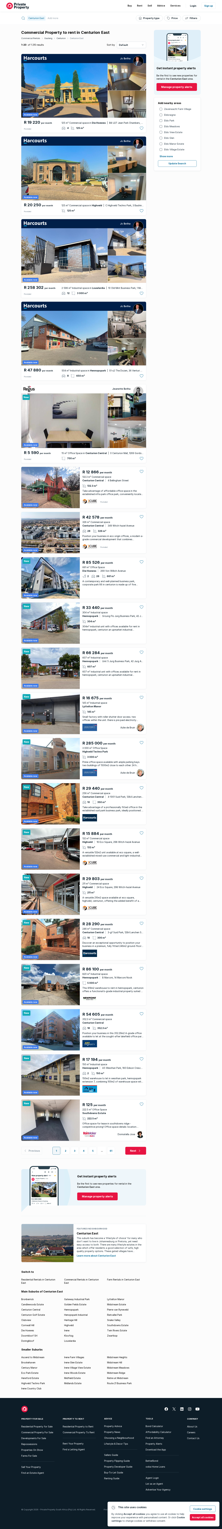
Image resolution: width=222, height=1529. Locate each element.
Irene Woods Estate (74, 1372)
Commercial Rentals (30, 38)
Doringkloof (27, 1340)
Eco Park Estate (29, 1372)
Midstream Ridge (116, 1372)
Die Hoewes (27, 1330)
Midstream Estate (116, 1304)
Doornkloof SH (29, 1335)
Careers (191, 1432)
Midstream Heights (117, 1357)
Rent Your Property (73, 1443)
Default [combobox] (123, 45)
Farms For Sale (29, 1455)
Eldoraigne (170, 114)
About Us (192, 1426)
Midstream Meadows (118, 1367)
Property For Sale (32, 1419)
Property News (112, 1432)
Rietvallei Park (114, 1314)
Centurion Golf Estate (33, 1314)
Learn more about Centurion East (96, 1255)
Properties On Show (32, 1450)
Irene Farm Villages (74, 1357)
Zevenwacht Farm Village (177, 109)
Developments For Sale (33, 1438)
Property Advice (113, 1426)
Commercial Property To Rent (79, 1432)
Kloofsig (68, 1335)
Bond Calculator (154, 1426)
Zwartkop (112, 1335)
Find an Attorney (155, 1438)
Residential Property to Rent (78, 1426)
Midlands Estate (72, 1383)
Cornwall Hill (27, 1325)
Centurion (61, 38)
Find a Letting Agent (74, 1449)
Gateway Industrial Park (77, 1299)
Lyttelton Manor (115, 1299)
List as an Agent (154, 1483)
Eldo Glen (169, 138)
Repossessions (29, 1444)
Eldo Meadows (172, 126)
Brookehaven (28, 1362)
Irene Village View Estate (77, 1367)
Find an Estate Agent (32, 1472)
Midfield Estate (72, 1378)
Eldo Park (169, 120)
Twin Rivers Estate (117, 1330)
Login (193, 5)
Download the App (156, 1449)
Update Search (177, 163)
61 (111, 1150)
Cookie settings (202, 1509)
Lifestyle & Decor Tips (116, 1443)
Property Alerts (154, 1443)
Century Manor (29, 1367)
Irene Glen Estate (73, 1362)
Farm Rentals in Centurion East (123, 1279)
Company (192, 1419)
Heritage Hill (70, 1320)
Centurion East (77, 38)
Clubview (26, 1320)
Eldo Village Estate (174, 149)
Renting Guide (111, 1478)
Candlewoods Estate (32, 1304)
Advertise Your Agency (158, 1489)
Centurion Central (30, 1309)
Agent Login (152, 1477)
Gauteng (48, 38)
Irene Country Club (31, 1388)
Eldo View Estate (173, 132)
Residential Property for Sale (36, 1426)
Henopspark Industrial (76, 1314)
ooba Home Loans (155, 1466)
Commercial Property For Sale (37, 1432)
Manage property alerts (176, 87)
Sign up (208, 5)
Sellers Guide (111, 1455)
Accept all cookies (203, 1517)
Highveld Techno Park (33, 1383)
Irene (66, 1330)
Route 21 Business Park (119, 1383)
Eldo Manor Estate (174, 143)
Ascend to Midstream (32, 1357)
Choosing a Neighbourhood (119, 1438)
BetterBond (152, 1460)
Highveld (69, 1325)
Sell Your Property (31, 1467)
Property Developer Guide (118, 1466)
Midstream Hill (114, 1362)
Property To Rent (73, 1419)
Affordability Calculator (158, 1432)
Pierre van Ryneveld (117, 1309)
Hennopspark (71, 1309)
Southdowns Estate (117, 1325)
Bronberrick (27, 1299)
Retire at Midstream (117, 1378)
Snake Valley (114, 1320)
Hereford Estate (30, 1378)
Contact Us (193, 1438)
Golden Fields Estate (75, 1304)
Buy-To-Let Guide (113, 1472)
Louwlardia (70, 1340)
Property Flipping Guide (117, 1460)
